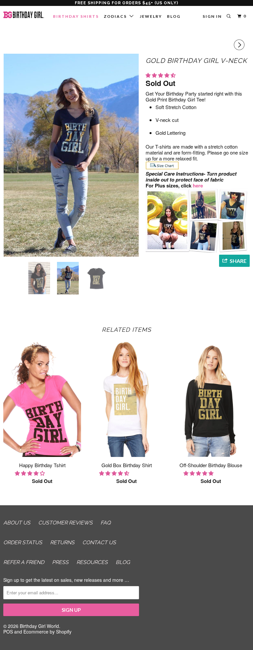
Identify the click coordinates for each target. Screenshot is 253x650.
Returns (62, 542)
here (198, 185)
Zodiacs (116, 16)
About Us (16, 523)
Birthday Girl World (39, 626)
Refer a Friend (23, 562)
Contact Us (99, 542)
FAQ (105, 523)
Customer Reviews (65, 523)
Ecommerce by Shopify (47, 631)
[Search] (229, 16)
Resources (92, 562)
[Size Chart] (162, 167)
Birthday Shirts (76, 16)
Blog (174, 16)
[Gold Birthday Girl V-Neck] (71, 155)
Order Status (22, 542)
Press (60, 562)
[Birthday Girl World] (23, 15)
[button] (161, 74)
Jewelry (151, 16)
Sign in (212, 16)
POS (8, 631)
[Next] (240, 45)
